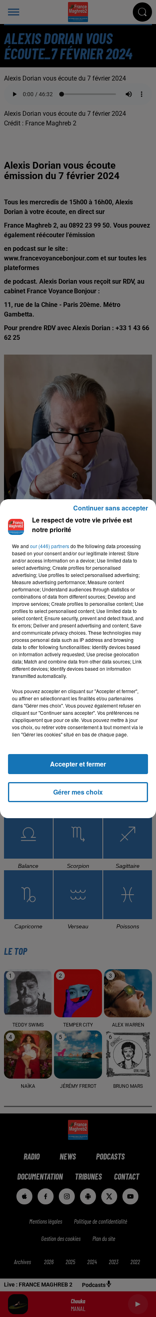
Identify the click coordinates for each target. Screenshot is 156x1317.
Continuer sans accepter (110, 507)
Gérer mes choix (78, 792)
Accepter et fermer (78, 763)
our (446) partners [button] (49, 546)
